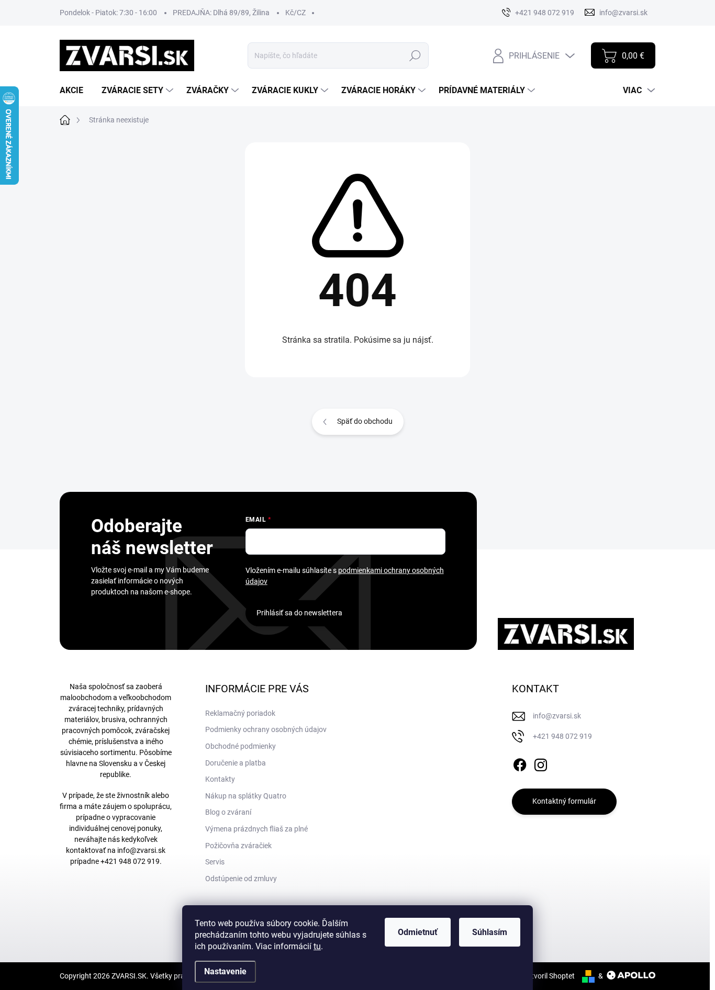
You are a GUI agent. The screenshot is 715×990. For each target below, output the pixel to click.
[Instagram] (541, 763)
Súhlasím (489, 932)
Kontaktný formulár (564, 801)
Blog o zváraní (228, 812)
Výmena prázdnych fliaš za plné (256, 829)
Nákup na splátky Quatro (245, 796)
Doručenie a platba (235, 763)
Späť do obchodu (365, 421)
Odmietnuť (418, 932)
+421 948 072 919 (130, 861)
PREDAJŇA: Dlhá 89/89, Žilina (221, 12)
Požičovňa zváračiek (238, 845)
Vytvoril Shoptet (549, 976)
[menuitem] (75, 90)
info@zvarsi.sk (141, 850)
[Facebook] (520, 763)
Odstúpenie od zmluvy (241, 878)
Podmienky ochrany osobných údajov (266, 729)
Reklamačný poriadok (240, 713)
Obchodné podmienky (240, 746)
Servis (215, 862)
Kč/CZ (295, 12)
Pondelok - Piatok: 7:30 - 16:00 (108, 12)
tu (317, 946)
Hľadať (415, 55)
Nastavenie (225, 971)
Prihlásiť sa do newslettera (299, 613)
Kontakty (220, 779)
